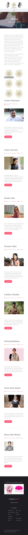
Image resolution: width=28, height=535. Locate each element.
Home (9, 22)
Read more (8, 136)
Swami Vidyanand (11, 100)
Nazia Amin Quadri (12, 388)
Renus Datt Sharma (12, 435)
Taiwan (9, 520)
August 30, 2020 (8, 201)
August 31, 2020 (8, 153)
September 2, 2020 (9, 103)
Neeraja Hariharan (12, 341)
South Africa (18, 520)
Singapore (10, 518)
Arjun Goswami (11, 150)
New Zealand (18, 518)
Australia (18, 514)
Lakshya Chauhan (11, 294)
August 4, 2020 (8, 437)
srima (15, 103)
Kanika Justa (9, 198)
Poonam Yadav (10, 246)
